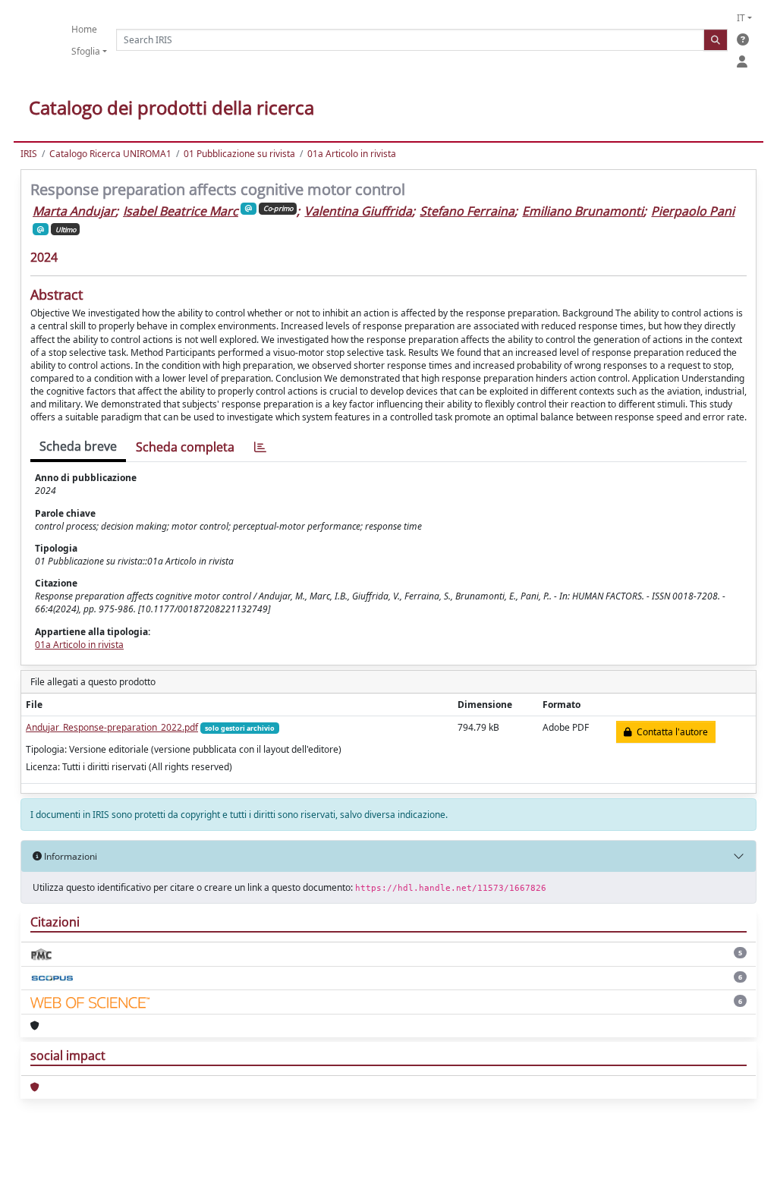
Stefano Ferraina (467, 211)
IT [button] (741, 17)
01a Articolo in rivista (351, 153)
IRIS (28, 153)
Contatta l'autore (670, 731)
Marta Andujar (74, 211)
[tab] (260, 447)
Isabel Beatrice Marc (180, 211)
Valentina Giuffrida (358, 211)
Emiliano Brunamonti (582, 211)
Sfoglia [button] (85, 51)
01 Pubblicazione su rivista (239, 153)
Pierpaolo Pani (693, 211)
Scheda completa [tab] (185, 447)
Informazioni (69, 856)
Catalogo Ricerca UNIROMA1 (110, 153)
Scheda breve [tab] (78, 446)
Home (84, 29)
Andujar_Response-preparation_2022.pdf (112, 727)
